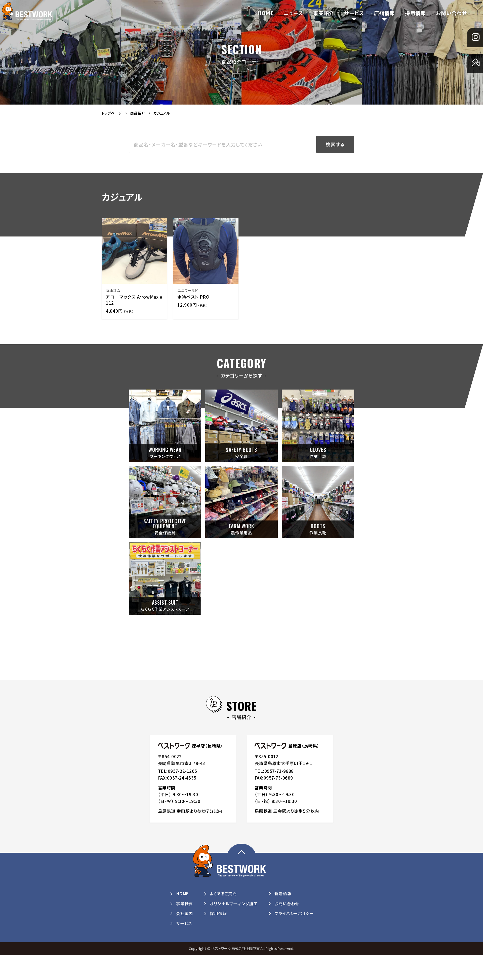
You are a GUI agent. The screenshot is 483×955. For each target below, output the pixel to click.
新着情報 (282, 893)
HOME (265, 13)
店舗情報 (384, 13)
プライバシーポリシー (294, 913)
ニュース (293, 13)
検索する (335, 144)
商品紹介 (137, 113)
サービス (354, 13)
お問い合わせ (451, 13)
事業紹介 (323, 13)
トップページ (112, 113)
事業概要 (184, 903)
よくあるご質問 (223, 893)
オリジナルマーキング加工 (234, 903)
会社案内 (184, 913)
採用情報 (415, 13)
